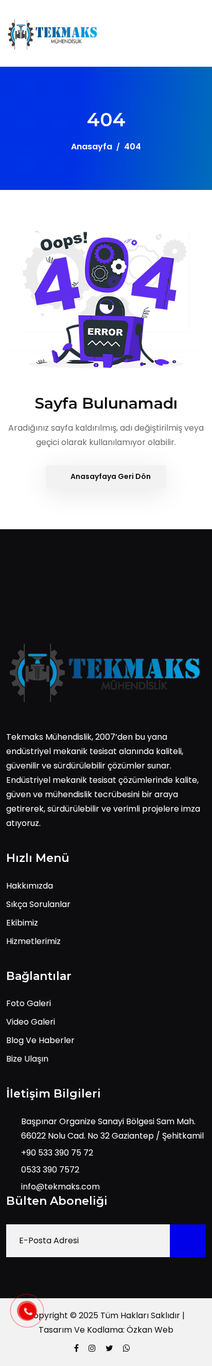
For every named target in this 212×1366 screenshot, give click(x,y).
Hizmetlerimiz (33, 941)
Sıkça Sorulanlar (38, 904)
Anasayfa (91, 146)
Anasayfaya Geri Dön (110, 476)
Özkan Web (150, 1330)
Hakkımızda (29, 886)
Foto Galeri (28, 1003)
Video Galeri (30, 1022)
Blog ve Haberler (40, 1040)
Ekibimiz (22, 923)
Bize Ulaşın (27, 1059)
